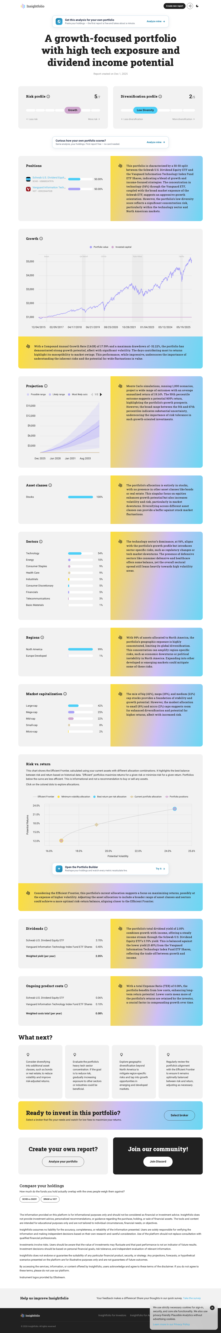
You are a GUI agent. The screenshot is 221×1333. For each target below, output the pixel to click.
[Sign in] (190, 6)
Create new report (174, 6)
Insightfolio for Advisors (143, 1315)
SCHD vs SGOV (29, 1199)
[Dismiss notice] (212, 1308)
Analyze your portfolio (63, 1161)
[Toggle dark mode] (197, 6)
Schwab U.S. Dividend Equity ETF (52, 177)
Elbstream (59, 1277)
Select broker (179, 1115)
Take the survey (192, 1298)
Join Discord (158, 1161)
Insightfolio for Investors (112, 1315)
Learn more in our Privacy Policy (171, 1324)
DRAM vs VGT (50, 1199)
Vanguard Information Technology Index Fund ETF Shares (66, 187)
